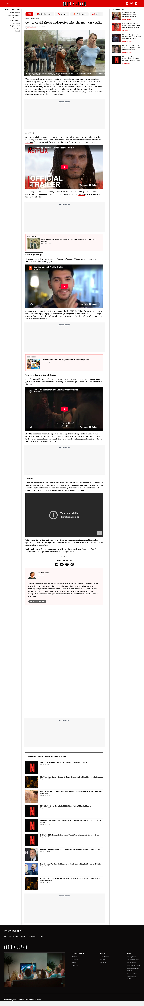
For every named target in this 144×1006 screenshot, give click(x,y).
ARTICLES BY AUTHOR (37, 601)
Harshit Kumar (127, 41)
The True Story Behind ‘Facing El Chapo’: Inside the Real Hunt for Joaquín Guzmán (71, 777)
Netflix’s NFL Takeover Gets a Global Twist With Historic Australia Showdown (69, 835)
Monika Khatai (126, 63)
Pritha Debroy (126, 19)
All (29, 14)
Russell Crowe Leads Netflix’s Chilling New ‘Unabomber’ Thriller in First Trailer (70, 849)
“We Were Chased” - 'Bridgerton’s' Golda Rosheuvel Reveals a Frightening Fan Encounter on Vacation (131, 15)
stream (81, 194)
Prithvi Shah (31, 28)
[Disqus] (64, 689)
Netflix (72, 483)
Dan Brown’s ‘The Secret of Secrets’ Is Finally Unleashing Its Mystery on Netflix (70, 864)
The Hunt (29, 142)
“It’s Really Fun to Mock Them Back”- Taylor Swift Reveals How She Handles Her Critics (131, 26)
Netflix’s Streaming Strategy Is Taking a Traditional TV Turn (63, 762)
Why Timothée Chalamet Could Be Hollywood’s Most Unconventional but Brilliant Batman (131, 48)
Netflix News (35, 18)
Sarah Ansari (126, 30)
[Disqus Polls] (64, 633)
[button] (108, 74)
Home (9, 4)
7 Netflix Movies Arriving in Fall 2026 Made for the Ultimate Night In (65, 806)
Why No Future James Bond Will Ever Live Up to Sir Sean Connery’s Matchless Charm (131, 37)
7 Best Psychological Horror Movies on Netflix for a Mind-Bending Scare (131, 58)
